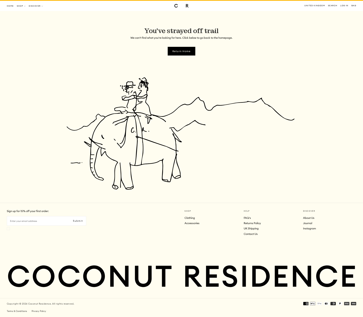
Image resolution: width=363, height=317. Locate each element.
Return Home (181, 51)
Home (10, 6)
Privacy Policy (39, 311)
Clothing (190, 218)
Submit (78, 220)
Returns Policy (252, 223)
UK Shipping (251, 228)
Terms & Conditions (17, 311)
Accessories (192, 223)
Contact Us (251, 234)
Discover (34, 6)
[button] (314, 6)
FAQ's (247, 218)
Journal (307, 223)
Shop (20, 6)
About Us (308, 218)
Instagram (309, 228)
